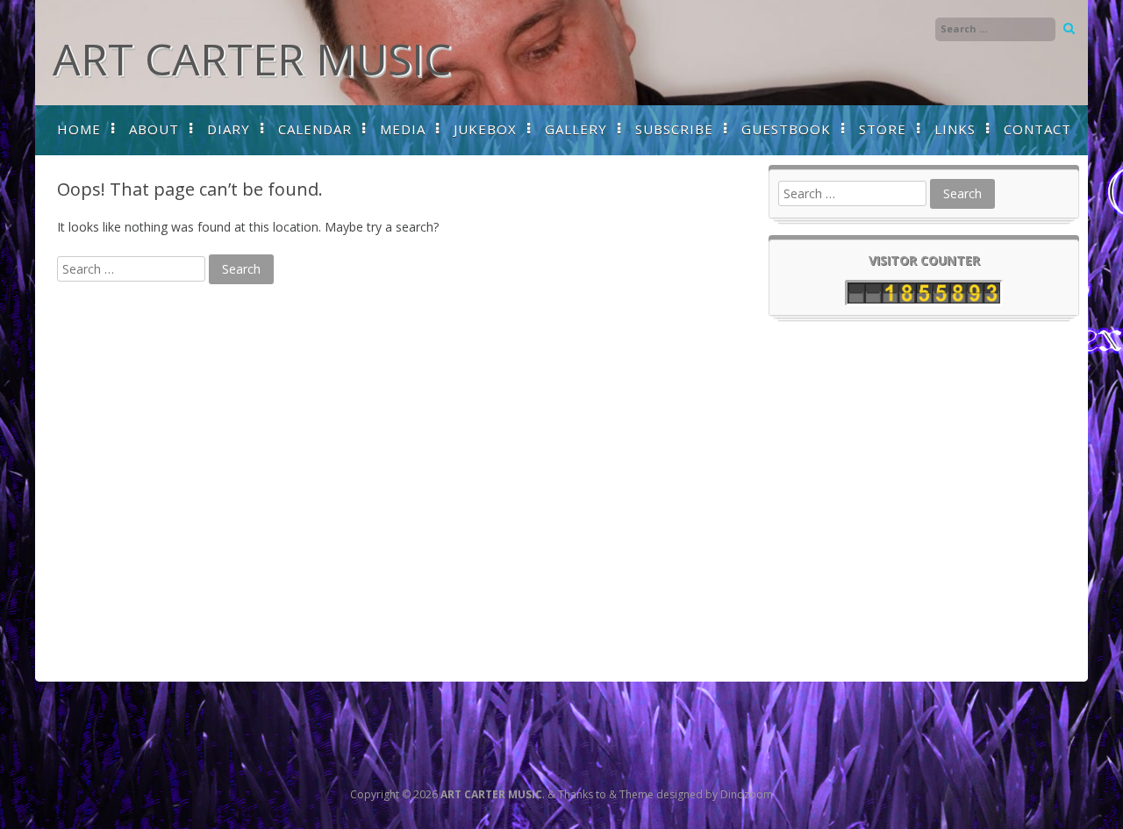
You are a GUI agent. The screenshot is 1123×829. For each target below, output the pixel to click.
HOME (79, 129)
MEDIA (403, 129)
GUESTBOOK (786, 129)
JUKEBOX (485, 129)
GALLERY (576, 129)
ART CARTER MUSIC (252, 59)
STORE (882, 129)
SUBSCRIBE (674, 129)
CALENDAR (315, 129)
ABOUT (154, 129)
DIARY (228, 129)
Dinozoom (746, 794)
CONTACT (1037, 129)
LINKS (955, 129)
